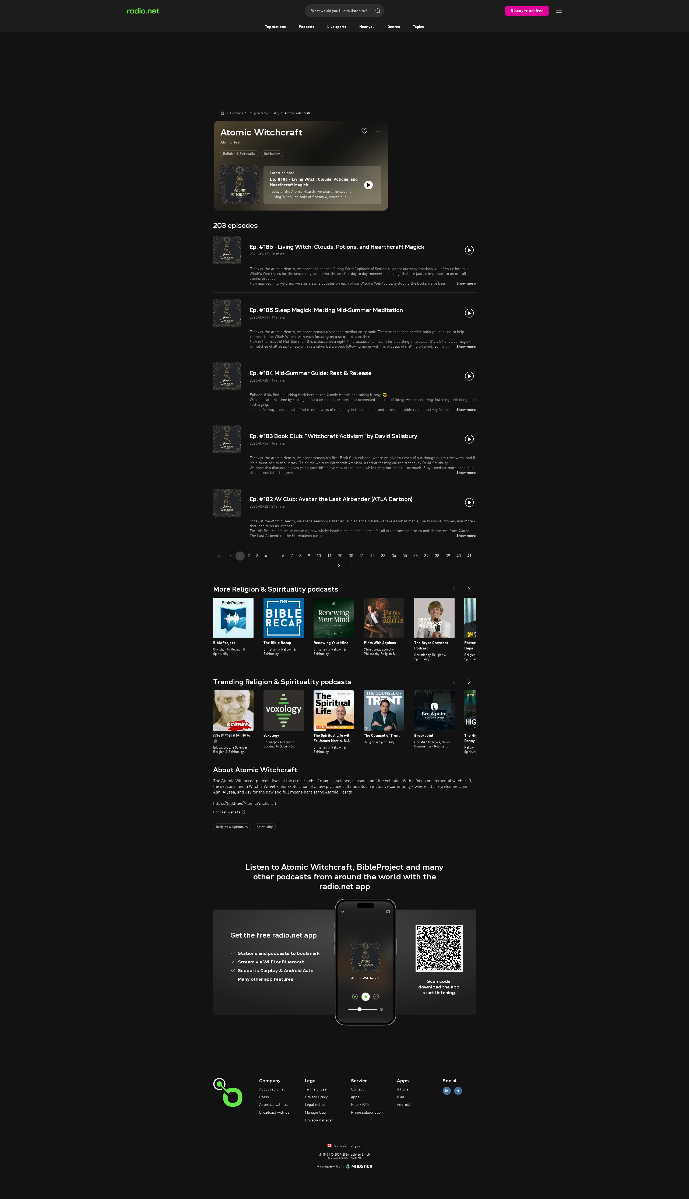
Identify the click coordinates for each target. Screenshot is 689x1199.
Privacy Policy (316, 1097)
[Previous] (453, 587)
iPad (400, 1097)
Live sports (336, 27)
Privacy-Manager (319, 1120)
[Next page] (339, 565)
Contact (357, 1089)
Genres (394, 27)
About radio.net (272, 1089)
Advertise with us (273, 1105)
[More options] (378, 131)
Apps (355, 1097)
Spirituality (272, 154)
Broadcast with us (274, 1112)
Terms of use (315, 1089)
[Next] (469, 587)
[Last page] (350, 565)
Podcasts (306, 27)
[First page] (219, 556)
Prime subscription (367, 1112)
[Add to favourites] (364, 131)
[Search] (378, 11)
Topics (418, 27)
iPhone (402, 1089)
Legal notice (315, 1105)
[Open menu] (559, 11)
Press (264, 1097)
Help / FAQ (360, 1105)
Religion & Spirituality (239, 154)
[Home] (222, 113)
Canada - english (348, 1146)
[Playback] (368, 185)
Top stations (275, 27)
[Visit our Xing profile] (458, 1090)
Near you (367, 27)
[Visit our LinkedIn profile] (447, 1090)
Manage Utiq (315, 1112)
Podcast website (226, 812)
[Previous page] (230, 556)
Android (403, 1105)
